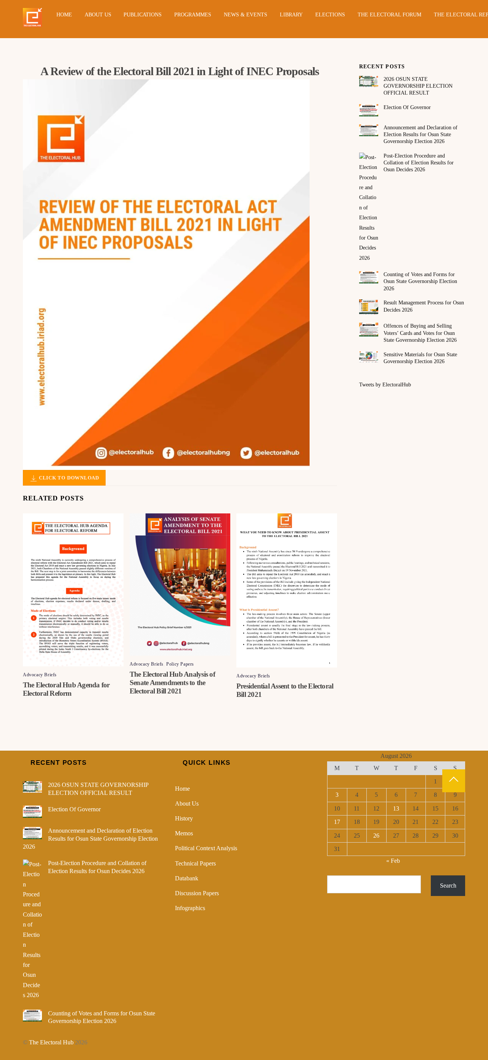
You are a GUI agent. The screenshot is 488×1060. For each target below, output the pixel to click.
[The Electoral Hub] (32, 23)
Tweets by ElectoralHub (385, 385)
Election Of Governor (407, 107)
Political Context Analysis (206, 848)
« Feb (393, 860)
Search (448, 885)
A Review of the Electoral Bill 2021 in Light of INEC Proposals (179, 71)
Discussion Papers (197, 893)
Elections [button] (330, 15)
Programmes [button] (192, 15)
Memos (184, 833)
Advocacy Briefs (40, 674)
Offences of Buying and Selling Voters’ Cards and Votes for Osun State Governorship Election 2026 (420, 333)
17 (337, 822)
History (184, 818)
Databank (186, 878)
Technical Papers (195, 863)
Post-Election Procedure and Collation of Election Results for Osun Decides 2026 (419, 162)
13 (396, 808)
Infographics (190, 908)
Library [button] (291, 15)
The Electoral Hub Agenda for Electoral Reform (66, 689)
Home (64, 15)
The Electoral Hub (51, 1042)
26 (376, 835)
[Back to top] (453, 780)
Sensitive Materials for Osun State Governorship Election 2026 (420, 358)
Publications (143, 15)
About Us (98, 15)
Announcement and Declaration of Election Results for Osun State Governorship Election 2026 (421, 134)
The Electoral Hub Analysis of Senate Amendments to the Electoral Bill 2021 (172, 682)
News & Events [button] (245, 15)
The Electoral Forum (389, 15)
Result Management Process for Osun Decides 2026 (424, 306)
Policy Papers (180, 664)
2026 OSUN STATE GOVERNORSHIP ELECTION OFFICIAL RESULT (418, 86)
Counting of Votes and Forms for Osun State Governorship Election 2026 (420, 281)
